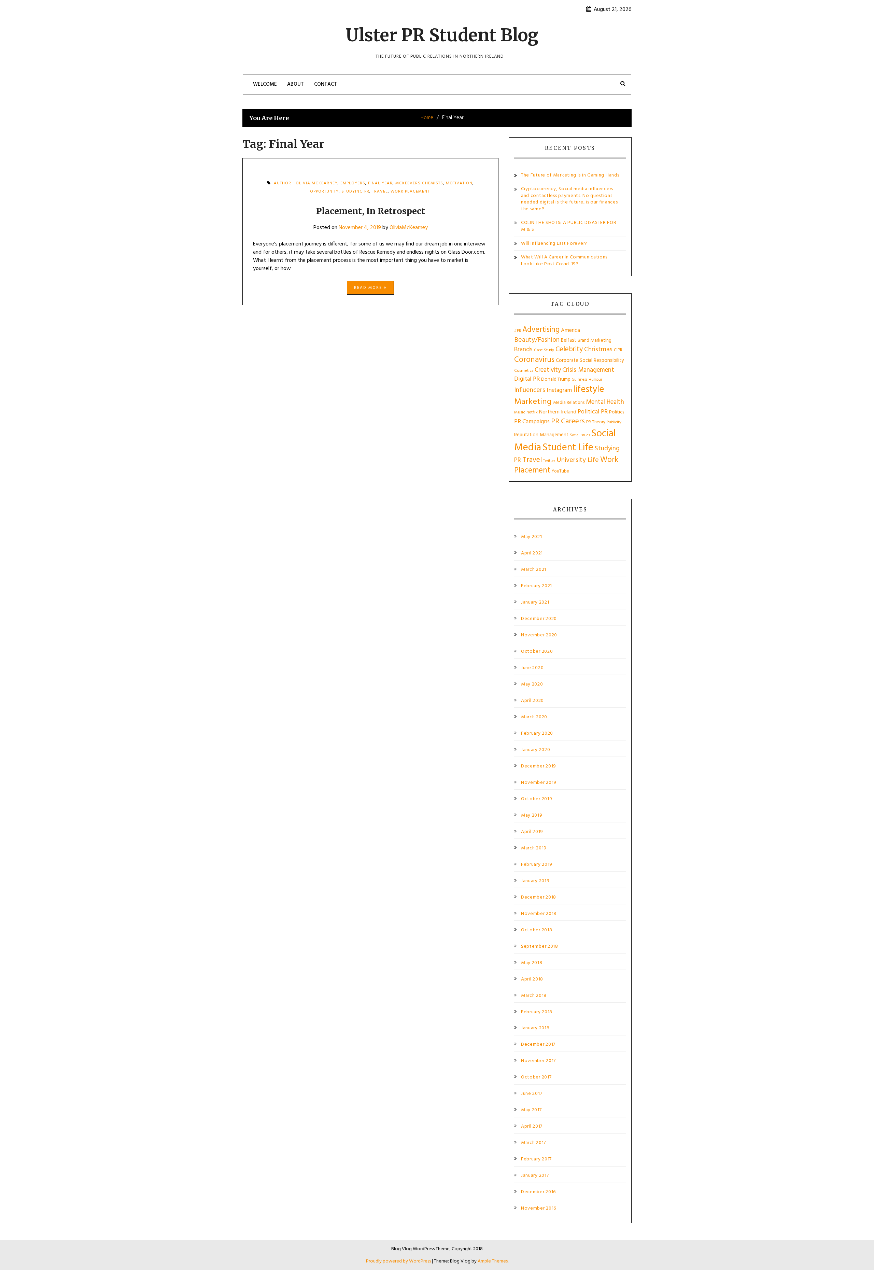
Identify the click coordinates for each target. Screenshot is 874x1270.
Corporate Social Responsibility (590, 360)
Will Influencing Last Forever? (554, 244)
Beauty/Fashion (537, 340)
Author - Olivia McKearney (306, 183)
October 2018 (536, 930)
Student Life (567, 447)
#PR (517, 331)
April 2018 (532, 979)
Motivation (459, 183)
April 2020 (532, 700)
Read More (369, 287)
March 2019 (534, 848)
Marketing (533, 401)
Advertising (541, 330)
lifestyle (588, 389)
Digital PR (527, 379)
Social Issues (580, 435)
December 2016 (538, 1192)
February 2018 (536, 1012)
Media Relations (568, 402)
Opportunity (324, 191)
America (570, 330)
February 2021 (536, 586)
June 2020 (532, 668)
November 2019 (538, 782)
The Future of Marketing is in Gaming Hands (570, 175)
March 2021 (533, 569)
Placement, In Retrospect (370, 211)
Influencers (529, 390)
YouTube (560, 471)
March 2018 (534, 995)
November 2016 (538, 1208)
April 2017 (531, 1126)
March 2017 (533, 1143)
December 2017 (538, 1044)
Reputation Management (541, 435)
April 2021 (532, 553)
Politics (616, 412)
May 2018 (531, 963)
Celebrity (569, 349)
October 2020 (537, 651)
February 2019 (536, 864)
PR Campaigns (532, 421)
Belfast (568, 340)
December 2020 (539, 619)
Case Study (544, 350)
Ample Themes (493, 1261)
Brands (523, 349)
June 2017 (531, 1093)
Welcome (265, 84)
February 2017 (536, 1159)
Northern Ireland (557, 412)
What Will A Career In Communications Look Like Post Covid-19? (564, 260)
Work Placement (410, 191)
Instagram (559, 390)
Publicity (614, 422)
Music (519, 412)
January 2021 (535, 602)
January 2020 (535, 750)
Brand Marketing (594, 340)
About (295, 84)
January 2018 (535, 1028)
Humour (595, 380)
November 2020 (539, 635)
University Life (577, 460)
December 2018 (538, 897)
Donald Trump (555, 379)
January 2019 (535, 881)
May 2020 (532, 684)
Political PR (593, 412)
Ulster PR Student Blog (442, 35)
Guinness (579, 380)
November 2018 (538, 914)
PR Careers (568, 421)
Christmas (598, 349)
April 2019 (532, 832)
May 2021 (531, 537)
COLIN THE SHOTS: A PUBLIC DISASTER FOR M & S (569, 226)
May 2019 (531, 815)
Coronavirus (534, 360)
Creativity (548, 370)
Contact (325, 84)
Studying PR (355, 191)
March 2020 (534, 717)
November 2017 (538, 1061)
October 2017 (536, 1077)
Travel (380, 191)
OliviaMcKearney (409, 227)
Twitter (549, 461)
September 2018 (539, 946)
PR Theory (595, 422)
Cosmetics (523, 370)
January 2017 (535, 1175)
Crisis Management (588, 370)
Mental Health (605, 402)
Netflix (532, 412)
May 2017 (531, 1110)
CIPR (618, 350)
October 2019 (536, 799)
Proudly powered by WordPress (399, 1261)
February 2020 (537, 733)
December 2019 (538, 766)
